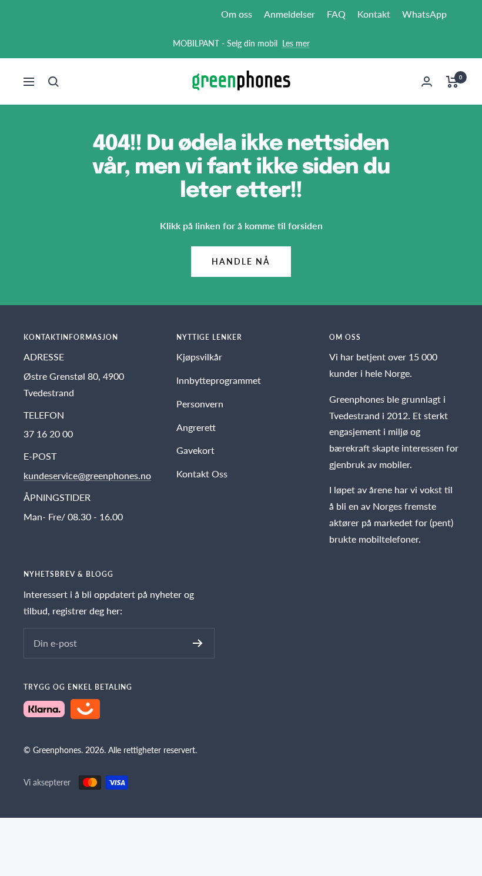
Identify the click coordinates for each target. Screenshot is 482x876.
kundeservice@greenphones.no (87, 475)
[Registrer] (198, 643)
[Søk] (53, 81)
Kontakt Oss (201, 473)
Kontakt (373, 13)
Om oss (236, 13)
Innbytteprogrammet (218, 380)
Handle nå (241, 261)
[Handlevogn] (452, 82)
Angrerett (196, 427)
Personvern (199, 403)
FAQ (336, 13)
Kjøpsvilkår (199, 356)
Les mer (296, 43)
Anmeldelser (289, 13)
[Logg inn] (426, 81)
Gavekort (195, 450)
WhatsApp (424, 13)
